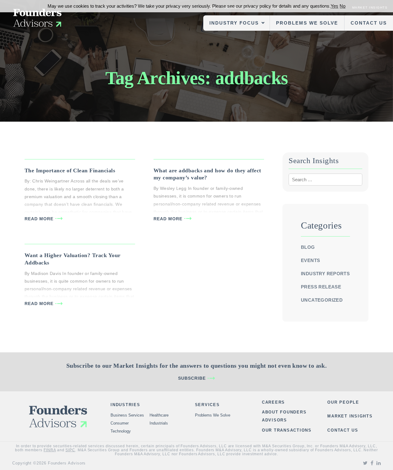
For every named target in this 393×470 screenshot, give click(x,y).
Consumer (120, 423)
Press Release (321, 286)
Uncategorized (322, 300)
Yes (334, 6)
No (342, 6)
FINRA (50, 450)
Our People (343, 402)
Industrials (159, 423)
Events (310, 260)
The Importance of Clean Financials (70, 170)
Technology (121, 431)
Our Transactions (287, 430)
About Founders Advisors (284, 416)
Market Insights (349, 416)
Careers (273, 402)
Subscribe (192, 378)
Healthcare (159, 415)
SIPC (70, 450)
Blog (308, 247)
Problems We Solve (307, 22)
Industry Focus (234, 22)
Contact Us (369, 22)
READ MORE (39, 218)
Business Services (127, 415)
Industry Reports (325, 273)
